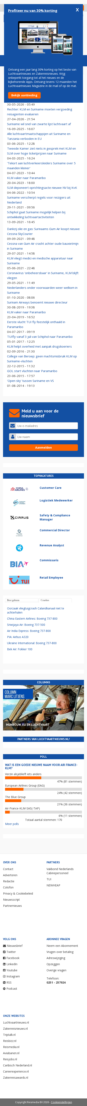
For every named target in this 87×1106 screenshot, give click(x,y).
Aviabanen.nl (11, 1053)
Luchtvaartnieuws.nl (16, 1022)
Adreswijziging (56, 958)
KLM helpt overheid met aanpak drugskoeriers (39, 346)
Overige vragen (56, 970)
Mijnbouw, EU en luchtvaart (28, 725)
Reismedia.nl (11, 1047)
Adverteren (10, 875)
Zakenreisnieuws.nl (15, 1028)
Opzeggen (53, 964)
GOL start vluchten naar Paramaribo (32, 371)
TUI (49, 879)
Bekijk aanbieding (24, 95)
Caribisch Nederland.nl (17, 1065)
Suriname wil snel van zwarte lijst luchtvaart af (39, 124)
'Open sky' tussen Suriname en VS (30, 381)
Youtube (11, 970)
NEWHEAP (53, 885)
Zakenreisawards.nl (15, 1077)
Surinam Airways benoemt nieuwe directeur (37, 302)
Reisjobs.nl (10, 1059)
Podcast (11, 988)
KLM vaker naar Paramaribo (26, 178)
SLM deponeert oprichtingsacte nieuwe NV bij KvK (42, 188)
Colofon (8, 887)
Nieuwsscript (11, 899)
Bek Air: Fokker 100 (19, 649)
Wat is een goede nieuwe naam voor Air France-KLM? (41, 766)
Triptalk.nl (9, 1035)
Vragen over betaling (60, 952)
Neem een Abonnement (62, 946)
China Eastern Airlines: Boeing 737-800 (32, 618)
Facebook (12, 958)
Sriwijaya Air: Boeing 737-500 (26, 625)
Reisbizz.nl (9, 1041)
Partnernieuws (12, 906)
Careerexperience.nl (16, 1071)
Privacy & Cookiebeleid (18, 893)
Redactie (8, 881)
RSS (9, 982)
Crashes (45, 600)
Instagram (13, 976)
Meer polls (12, 824)
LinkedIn (11, 964)
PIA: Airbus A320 (18, 637)
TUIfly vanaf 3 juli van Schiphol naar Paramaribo (40, 337)
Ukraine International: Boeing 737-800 (32, 643)
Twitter (11, 952)
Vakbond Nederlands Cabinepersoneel (60, 871)
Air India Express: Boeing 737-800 (29, 631)
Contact (8, 869)
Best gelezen (13, 600)
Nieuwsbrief (14, 946)
